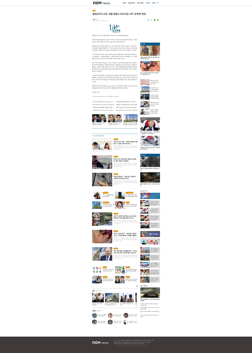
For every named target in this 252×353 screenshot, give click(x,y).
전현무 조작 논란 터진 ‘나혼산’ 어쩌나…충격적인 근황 (133, 323)
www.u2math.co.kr (111, 86)
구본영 (94, 19)
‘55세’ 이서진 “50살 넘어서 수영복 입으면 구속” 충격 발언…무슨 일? (113, 304)
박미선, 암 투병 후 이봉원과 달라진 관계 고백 (117, 323)
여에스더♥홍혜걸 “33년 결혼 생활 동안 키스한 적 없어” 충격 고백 (117, 316)
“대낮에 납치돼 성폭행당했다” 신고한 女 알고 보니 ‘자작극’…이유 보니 (128, 304)
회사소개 (119, 340)
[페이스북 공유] (148, 21)
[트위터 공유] (151, 21)
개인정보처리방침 (128, 340)
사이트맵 (152, 340)
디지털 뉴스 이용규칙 (146, 340)
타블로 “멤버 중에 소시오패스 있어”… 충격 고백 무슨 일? (133, 316)
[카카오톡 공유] (154, 21)
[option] (98, 299)
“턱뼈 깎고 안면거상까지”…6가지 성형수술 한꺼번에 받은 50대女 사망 (98, 304)
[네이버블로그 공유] (158, 21)
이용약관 (122, 340)
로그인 (115, 340)
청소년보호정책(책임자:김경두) (137, 340)
